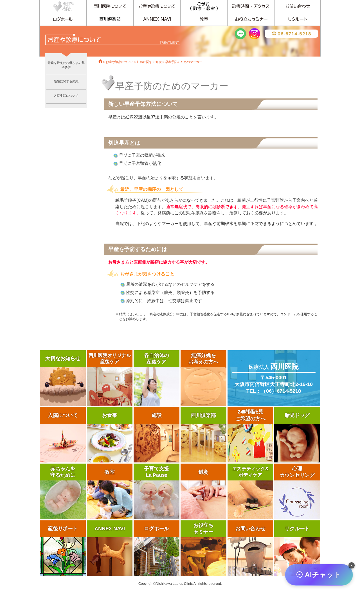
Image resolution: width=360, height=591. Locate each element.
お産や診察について (120, 62)
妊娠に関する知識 (66, 81)
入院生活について (66, 95)
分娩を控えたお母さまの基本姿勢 (66, 65)
